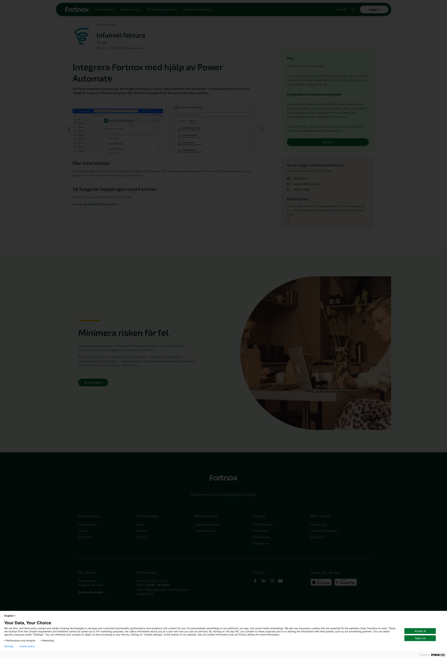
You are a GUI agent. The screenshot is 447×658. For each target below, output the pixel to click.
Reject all (420, 638)
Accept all (420, 631)
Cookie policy (27, 646)
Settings (9, 646)
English (8, 615)
